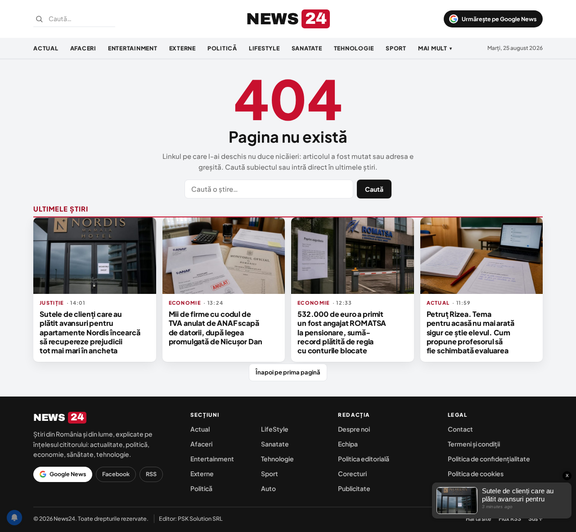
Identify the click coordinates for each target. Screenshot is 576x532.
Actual (45, 48)
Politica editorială (363, 459)
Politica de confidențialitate (489, 459)
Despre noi (354, 429)
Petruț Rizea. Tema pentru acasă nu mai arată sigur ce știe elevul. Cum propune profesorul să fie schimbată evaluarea (470, 332)
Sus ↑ (535, 518)
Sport (396, 48)
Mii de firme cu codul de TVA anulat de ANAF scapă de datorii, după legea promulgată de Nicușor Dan (215, 327)
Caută (374, 189)
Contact (460, 429)
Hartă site (478, 518)
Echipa (348, 444)
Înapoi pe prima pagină (288, 372)
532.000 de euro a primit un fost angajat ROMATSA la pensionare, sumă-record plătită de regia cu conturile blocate (341, 332)
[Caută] (39, 19)
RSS (151, 474)
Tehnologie (354, 48)
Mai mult (435, 48)
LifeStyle (264, 48)
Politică (222, 48)
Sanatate (307, 48)
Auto (268, 488)
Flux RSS (510, 518)
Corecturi (352, 473)
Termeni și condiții (474, 444)
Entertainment (133, 48)
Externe (182, 48)
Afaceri (83, 48)
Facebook (116, 474)
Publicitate (354, 488)
